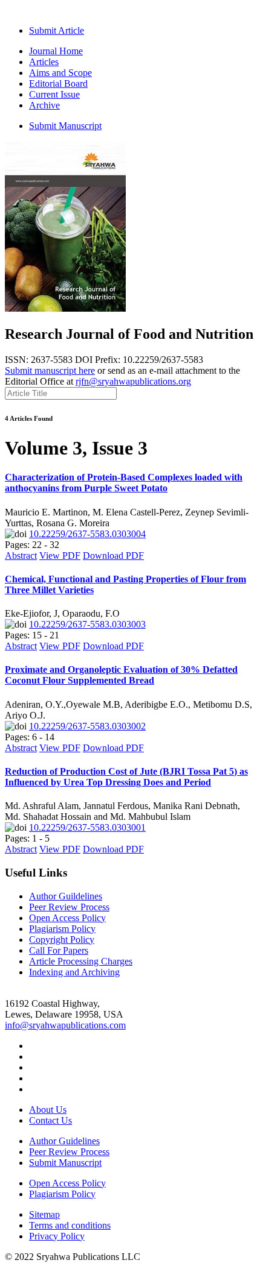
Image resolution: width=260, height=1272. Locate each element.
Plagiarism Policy (62, 929)
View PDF (59, 555)
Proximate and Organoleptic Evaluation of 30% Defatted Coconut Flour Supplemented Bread (121, 674)
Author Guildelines (65, 896)
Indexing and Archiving (74, 972)
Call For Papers (58, 950)
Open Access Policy (67, 918)
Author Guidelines (64, 1141)
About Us (48, 1109)
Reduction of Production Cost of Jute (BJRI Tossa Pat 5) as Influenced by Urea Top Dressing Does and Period (126, 776)
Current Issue (54, 94)
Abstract (21, 555)
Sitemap (44, 1214)
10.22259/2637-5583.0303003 (87, 624)
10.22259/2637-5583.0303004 (87, 534)
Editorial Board (58, 83)
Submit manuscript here (50, 370)
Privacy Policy (57, 1236)
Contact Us (50, 1120)
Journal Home (56, 51)
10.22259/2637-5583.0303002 (87, 726)
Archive (44, 105)
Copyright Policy (61, 939)
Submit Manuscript (65, 126)
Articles (44, 62)
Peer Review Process (69, 907)
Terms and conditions (70, 1225)
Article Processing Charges (80, 961)
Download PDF (113, 555)
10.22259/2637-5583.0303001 (87, 827)
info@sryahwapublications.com (65, 1025)
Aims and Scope (60, 73)
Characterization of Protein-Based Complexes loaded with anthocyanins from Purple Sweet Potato (123, 482)
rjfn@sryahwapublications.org (133, 381)
